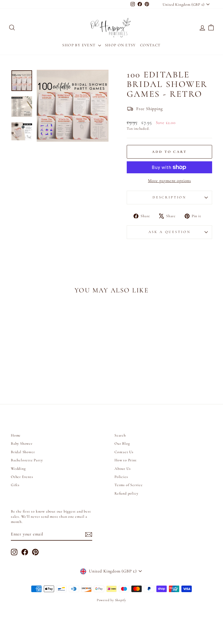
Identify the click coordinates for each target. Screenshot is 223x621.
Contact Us (124, 452)
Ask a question (169, 232)
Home (16, 435)
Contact (150, 45)
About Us (122, 468)
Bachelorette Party (27, 460)
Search (120, 435)
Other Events (22, 476)
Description (169, 197)
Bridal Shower (23, 452)
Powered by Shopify (111, 600)
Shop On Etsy (120, 45)
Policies (121, 476)
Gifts (15, 485)
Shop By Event (79, 45)
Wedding (18, 468)
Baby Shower (22, 443)
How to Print (125, 460)
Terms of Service (128, 485)
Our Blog (122, 443)
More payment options (169, 180)
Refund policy (126, 493)
